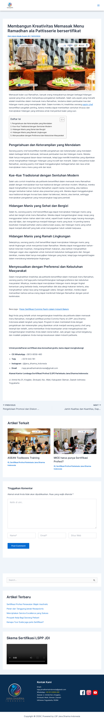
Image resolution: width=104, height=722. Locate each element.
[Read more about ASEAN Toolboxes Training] (29, 441)
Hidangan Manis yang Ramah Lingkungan (30, 132)
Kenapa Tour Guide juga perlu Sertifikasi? (25, 622)
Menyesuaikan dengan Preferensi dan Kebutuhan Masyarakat (38, 135)
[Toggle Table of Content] (61, 119)
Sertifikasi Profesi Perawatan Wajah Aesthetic (27, 604)
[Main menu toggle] (98, 5)
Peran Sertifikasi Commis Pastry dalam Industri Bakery (44, 309)
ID (8, 462)
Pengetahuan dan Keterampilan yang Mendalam (32, 123)
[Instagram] (88, 692)
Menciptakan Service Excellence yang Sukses (27, 613)
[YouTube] (95, 692)
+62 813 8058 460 (52, 692)
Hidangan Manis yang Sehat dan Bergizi (28, 129)
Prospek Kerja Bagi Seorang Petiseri (23, 617)
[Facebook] (82, 692)
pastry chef (87, 104)
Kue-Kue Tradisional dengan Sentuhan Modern (32, 126)
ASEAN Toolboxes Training (23, 457)
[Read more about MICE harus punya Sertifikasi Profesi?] (75, 441)
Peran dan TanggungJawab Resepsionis (25, 609)
